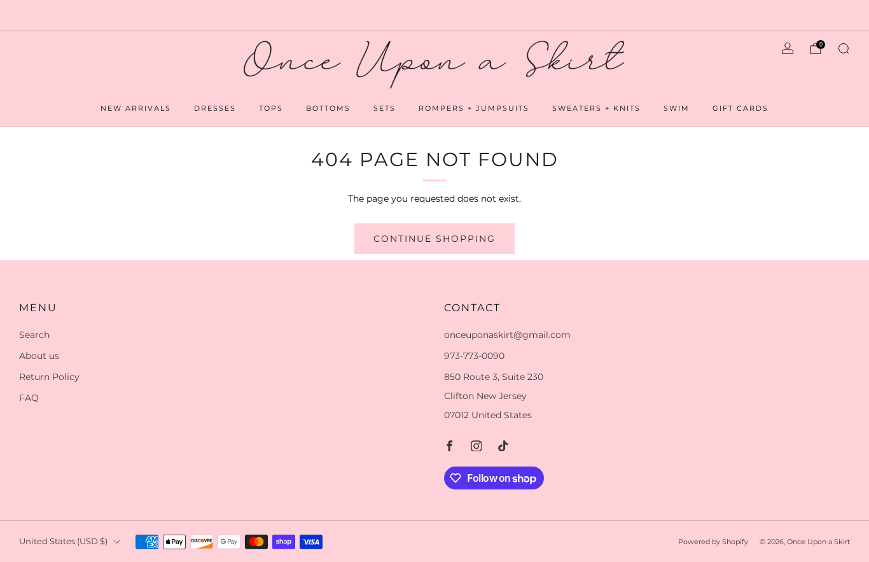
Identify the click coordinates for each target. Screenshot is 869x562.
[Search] (843, 48)
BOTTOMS (328, 108)
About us (39, 356)
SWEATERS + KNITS (596, 108)
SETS (384, 108)
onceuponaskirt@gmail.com (507, 335)
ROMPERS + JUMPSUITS (474, 108)
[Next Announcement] (817, 15)
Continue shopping (434, 238)
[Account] (787, 48)
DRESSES (215, 108)
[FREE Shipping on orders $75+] (434, 15)
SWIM (677, 108)
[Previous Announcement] (51, 15)
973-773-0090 (474, 356)
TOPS (271, 108)
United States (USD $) (63, 541)
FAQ (29, 398)
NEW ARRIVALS (136, 108)
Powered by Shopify (713, 541)
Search (34, 335)
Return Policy (49, 377)
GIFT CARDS (740, 108)
